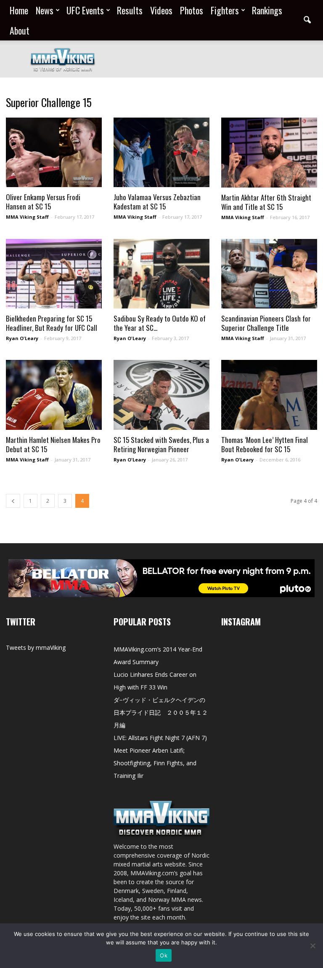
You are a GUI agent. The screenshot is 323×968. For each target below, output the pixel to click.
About (19, 30)
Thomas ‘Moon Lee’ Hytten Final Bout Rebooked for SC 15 (264, 444)
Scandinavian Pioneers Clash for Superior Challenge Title (266, 323)
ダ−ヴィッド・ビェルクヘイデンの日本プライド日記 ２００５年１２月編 (161, 712)
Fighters (225, 10)
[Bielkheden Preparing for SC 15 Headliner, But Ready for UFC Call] (54, 273)
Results (130, 10)
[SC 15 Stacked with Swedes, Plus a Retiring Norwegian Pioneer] (161, 395)
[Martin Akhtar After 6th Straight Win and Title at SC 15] (269, 153)
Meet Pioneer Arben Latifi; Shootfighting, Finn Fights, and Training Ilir (155, 763)
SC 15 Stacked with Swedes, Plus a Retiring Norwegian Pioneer (161, 444)
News (44, 10)
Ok (163, 955)
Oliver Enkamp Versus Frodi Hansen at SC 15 (43, 202)
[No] (312, 945)
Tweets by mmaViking (36, 648)
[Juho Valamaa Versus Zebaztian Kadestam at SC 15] (161, 152)
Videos (161, 10)
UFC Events (85, 10)
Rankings (267, 10)
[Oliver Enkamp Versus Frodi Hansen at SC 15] (54, 152)
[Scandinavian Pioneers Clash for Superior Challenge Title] (269, 273)
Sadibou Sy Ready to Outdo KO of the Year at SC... (160, 323)
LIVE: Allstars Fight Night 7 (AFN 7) (160, 738)
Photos (191, 10)
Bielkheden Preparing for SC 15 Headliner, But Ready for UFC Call (51, 323)
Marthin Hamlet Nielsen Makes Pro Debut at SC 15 (53, 444)
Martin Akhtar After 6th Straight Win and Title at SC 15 (266, 202)
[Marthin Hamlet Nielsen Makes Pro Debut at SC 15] (54, 395)
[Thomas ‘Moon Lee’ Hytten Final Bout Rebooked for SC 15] (269, 395)
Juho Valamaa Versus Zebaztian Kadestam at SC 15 (157, 202)
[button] (307, 20)
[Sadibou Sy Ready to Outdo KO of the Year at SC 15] (161, 273)
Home (19, 10)
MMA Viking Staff (27, 217)
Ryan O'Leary (22, 338)
